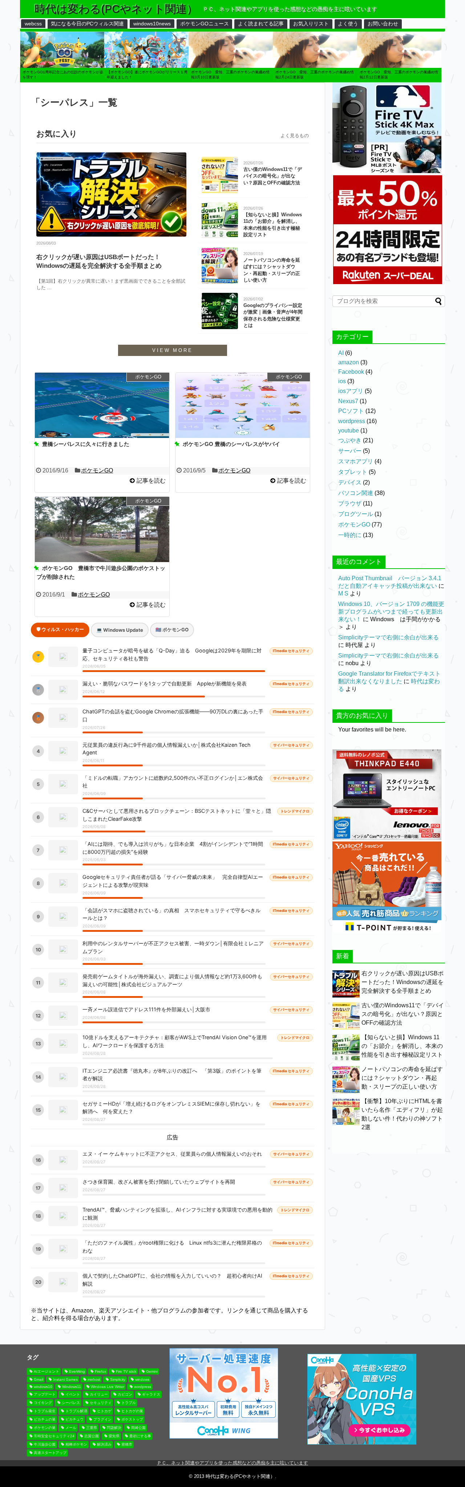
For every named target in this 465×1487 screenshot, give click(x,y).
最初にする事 (140, 1436)
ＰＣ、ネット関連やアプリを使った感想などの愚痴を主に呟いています (232, 1463)
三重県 (91, 1428)
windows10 (43, 1387)
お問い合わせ (383, 23)
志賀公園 (91, 1436)
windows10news (152, 23)
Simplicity (117, 1379)
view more (172, 350)
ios (342, 381)
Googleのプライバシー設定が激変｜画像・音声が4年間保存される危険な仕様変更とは (273, 315)
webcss (33, 23)
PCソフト (351, 411)
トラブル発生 (45, 1411)
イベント (72, 1394)
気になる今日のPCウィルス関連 (87, 23)
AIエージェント (46, 1371)
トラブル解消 (76, 1411)
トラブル (128, 1403)
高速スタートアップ (50, 1453)
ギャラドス (151, 1394)
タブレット (352, 472)
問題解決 (114, 1428)
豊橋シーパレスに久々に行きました (85, 444)
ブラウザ (349, 503)
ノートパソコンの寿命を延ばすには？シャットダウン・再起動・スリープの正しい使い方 (271, 270)
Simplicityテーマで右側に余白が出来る (388, 637)
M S (343, 593)
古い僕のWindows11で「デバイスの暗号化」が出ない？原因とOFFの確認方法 (272, 176)
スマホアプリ (355, 461)
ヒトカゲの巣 (132, 1411)
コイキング (43, 1403)
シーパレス (71, 1403)
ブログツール (355, 514)
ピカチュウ (74, 1419)
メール (70, 1428)
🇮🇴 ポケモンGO (172, 629)
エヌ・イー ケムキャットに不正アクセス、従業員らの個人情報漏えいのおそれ (172, 1154)
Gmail (38, 1379)
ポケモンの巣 (45, 1428)
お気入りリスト (311, 23)
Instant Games (65, 1379)
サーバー (349, 451)
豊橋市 (126, 1444)
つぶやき (349, 440)
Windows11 (71, 1387)
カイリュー (99, 1394)
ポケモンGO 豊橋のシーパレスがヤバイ (231, 444)
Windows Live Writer (107, 1387)
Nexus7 (348, 401)
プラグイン (102, 1419)
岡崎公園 (138, 1428)
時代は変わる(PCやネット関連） (116, 9)
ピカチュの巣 (45, 1419)
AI (341, 353)
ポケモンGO (97, 470)
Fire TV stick (126, 1371)
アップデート (45, 1394)
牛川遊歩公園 (45, 1444)
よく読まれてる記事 (261, 23)
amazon (348, 362)
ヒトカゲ (104, 1411)
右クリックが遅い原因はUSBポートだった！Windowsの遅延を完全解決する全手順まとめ (99, 261)
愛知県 (114, 1436)
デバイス (349, 482)
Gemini (152, 1371)
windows (142, 1379)
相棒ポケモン (76, 1444)
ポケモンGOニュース (204, 23)
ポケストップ (132, 1419)
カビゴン (125, 1394)
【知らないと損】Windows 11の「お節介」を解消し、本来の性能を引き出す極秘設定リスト (272, 224)
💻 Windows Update (119, 630)
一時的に (349, 535)
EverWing (77, 1371)
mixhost (94, 1379)
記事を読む (151, 481)
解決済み (104, 1444)
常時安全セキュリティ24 (54, 1436)
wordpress (351, 421)
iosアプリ (350, 391)
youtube (348, 430)
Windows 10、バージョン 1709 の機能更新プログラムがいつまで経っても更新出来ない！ (391, 611)
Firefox (100, 1371)
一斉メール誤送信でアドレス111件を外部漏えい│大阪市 (146, 1009)
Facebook (351, 372)
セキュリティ (101, 1403)
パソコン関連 (355, 493)
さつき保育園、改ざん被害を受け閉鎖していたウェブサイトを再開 (158, 1182)
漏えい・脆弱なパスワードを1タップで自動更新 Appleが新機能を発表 (164, 683)
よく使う (348, 23)
